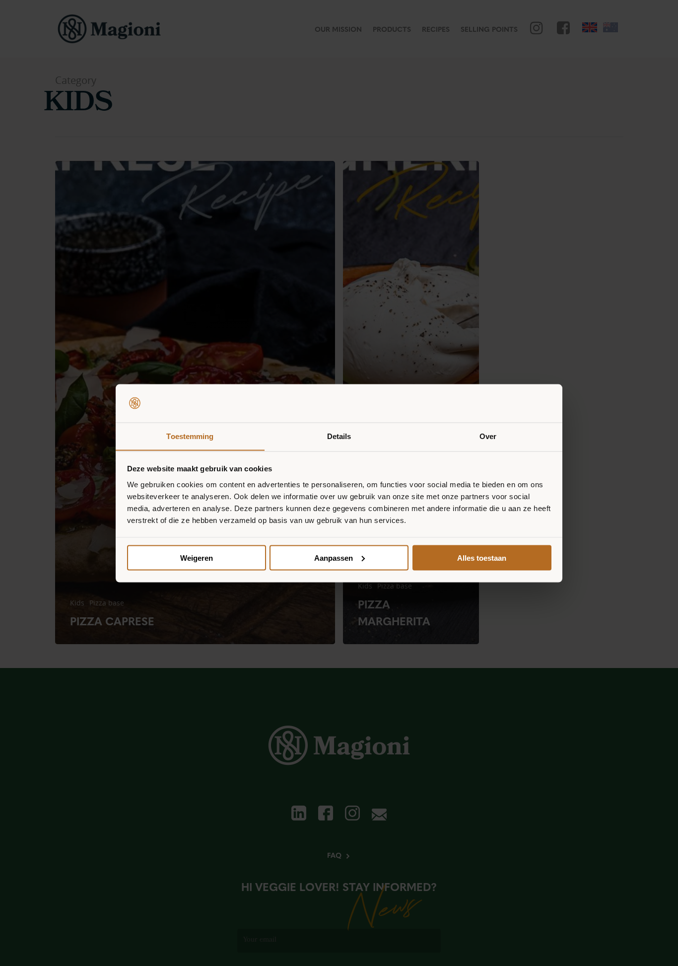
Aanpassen (333, 557)
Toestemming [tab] (189, 436)
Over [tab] (487, 436)
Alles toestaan (481, 557)
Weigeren (196, 557)
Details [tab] (339, 436)
